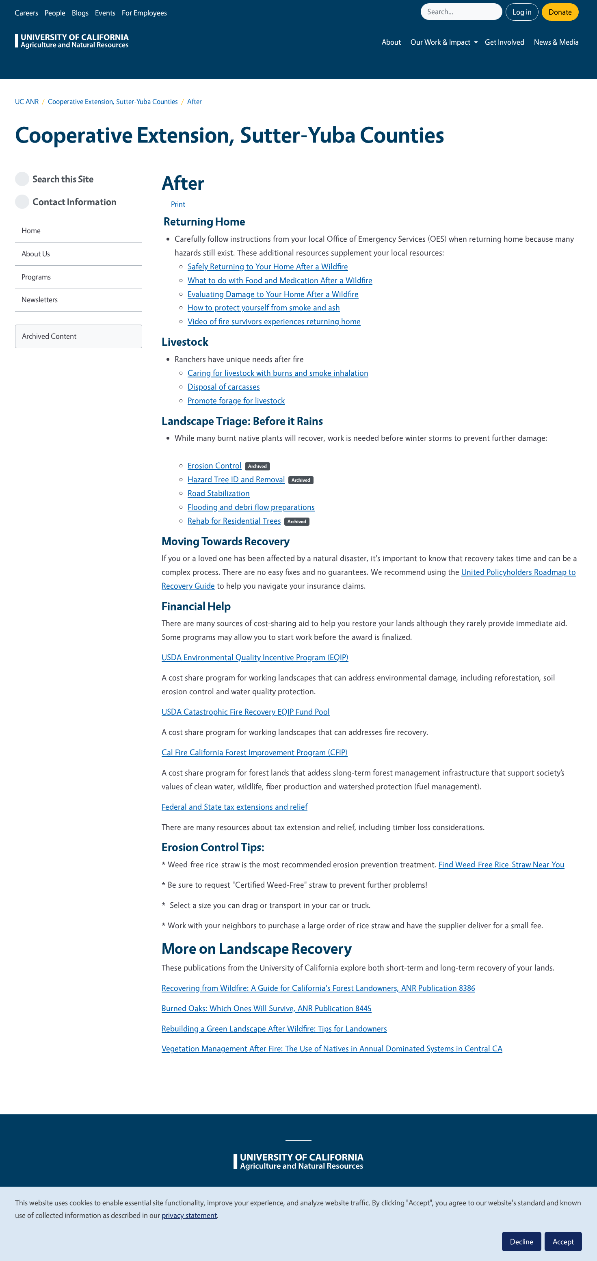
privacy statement (189, 1215)
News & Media (556, 42)
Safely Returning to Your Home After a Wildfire (268, 266)
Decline (521, 1241)
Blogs (80, 12)
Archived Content (49, 336)
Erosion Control (227, 465)
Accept (563, 1241)
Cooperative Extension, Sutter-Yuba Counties (113, 101)
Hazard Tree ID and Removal (249, 479)
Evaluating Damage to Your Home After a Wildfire (273, 294)
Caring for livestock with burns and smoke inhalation (278, 373)
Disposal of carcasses (224, 386)
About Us (36, 253)
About (391, 42)
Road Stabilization (219, 493)
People (55, 12)
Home (31, 230)
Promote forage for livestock (236, 400)
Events (105, 12)
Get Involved (504, 42)
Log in (522, 12)
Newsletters (40, 299)
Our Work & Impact (440, 42)
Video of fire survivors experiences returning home (274, 321)
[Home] (72, 42)
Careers (26, 12)
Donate (560, 12)
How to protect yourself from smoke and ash (264, 307)
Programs (36, 277)
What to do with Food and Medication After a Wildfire (280, 280)
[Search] (497, 11)
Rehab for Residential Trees (247, 521)
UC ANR (27, 101)
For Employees (144, 12)
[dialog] (298, 1223)
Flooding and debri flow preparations (251, 507)
